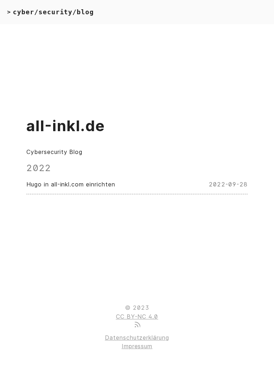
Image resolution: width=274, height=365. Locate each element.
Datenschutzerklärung (137, 337)
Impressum (137, 346)
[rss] (137, 325)
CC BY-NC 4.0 (137, 316)
